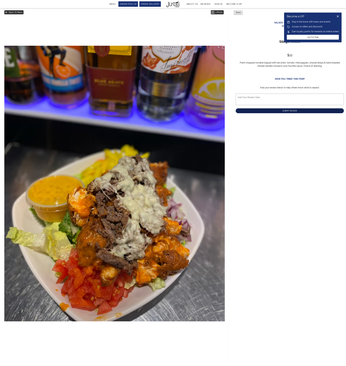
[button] (14, 12)
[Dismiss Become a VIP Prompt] (338, 16)
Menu (112, 4)
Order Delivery (150, 4)
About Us (192, 4)
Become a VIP (234, 4)
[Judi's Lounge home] (173, 4)
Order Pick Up (128, 4)
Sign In (218, 4)
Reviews (205, 4)
